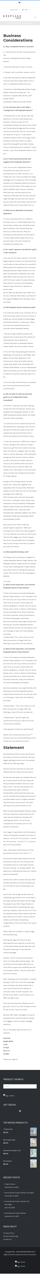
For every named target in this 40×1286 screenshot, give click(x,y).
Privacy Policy (8, 1233)
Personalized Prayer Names (15, 1213)
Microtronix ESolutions (29, 1254)
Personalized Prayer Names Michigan (19, 1193)
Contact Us (7, 1239)
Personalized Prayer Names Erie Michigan (17, 1202)
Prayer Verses (10, 1184)
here (9, 1021)
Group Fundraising (10, 1236)
